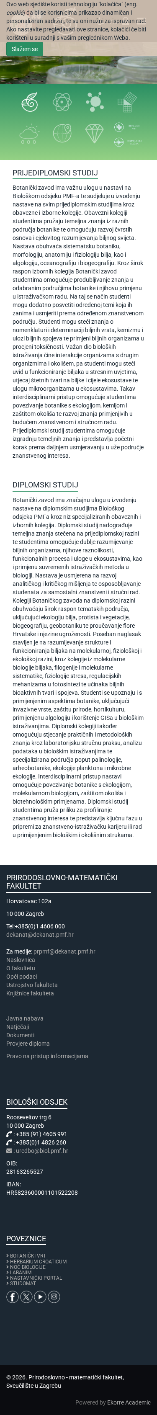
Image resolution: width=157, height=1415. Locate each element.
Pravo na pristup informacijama (48, 1056)
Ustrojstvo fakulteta (32, 985)
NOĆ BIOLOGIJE (28, 1267)
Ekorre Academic (129, 1402)
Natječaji (17, 1026)
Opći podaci (21, 976)
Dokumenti (20, 1035)
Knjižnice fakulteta (30, 993)
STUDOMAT (23, 1283)
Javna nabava (25, 1018)
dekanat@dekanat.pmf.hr (40, 934)
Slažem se (25, 49)
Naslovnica (20, 959)
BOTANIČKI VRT (27, 1256)
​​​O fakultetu (20, 968)
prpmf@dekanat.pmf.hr (64, 951)
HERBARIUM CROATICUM (38, 1262)
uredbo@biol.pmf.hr (42, 1150)
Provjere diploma (28, 1043)
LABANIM (20, 1273)
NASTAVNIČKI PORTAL (36, 1278)
